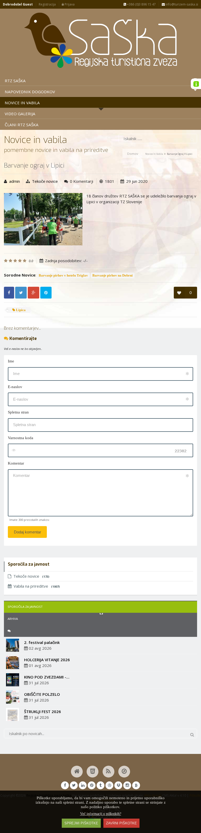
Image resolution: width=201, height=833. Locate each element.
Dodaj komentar (27, 532)
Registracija (47, 4)
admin (14, 181)
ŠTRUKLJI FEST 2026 (42, 711)
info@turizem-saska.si (181, 4)
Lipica (20, 310)
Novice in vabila (154, 154)
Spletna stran (18, 412)
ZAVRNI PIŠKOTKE (121, 823)
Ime (11, 361)
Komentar (16, 463)
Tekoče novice (45, 181)
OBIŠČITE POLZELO (42, 694)
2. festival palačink (42, 642)
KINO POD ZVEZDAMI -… (46, 677)
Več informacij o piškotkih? (100, 814)
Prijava (69, 4)
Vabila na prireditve (37, 586)
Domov (132, 154)
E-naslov (15, 387)
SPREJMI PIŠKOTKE (81, 823)
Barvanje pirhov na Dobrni (112, 275)
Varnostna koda (20, 438)
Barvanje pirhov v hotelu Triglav (63, 275)
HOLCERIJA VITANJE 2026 (47, 659)
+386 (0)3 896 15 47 (141, 4)
